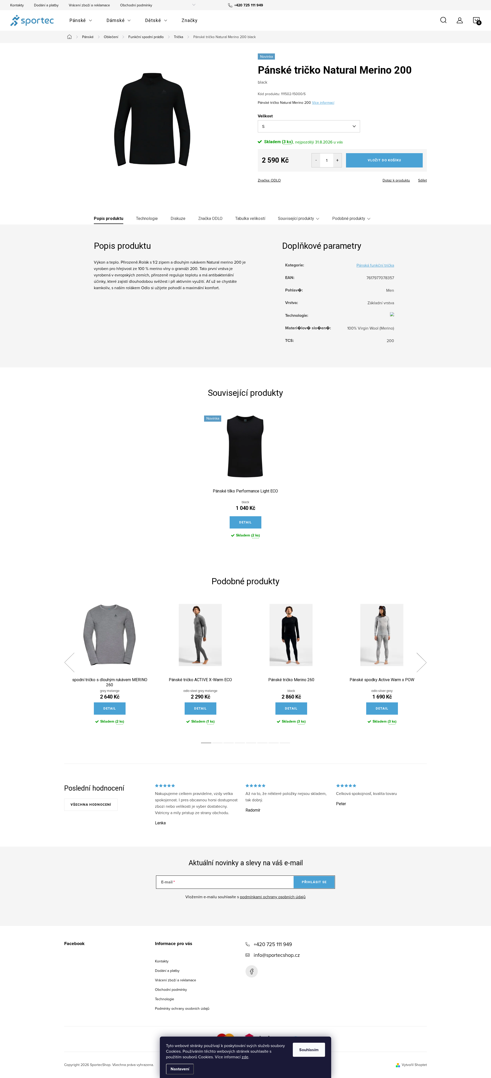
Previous (69, 662)
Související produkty (296, 218)
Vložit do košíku (384, 160)
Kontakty (17, 5)
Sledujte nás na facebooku (252, 971)
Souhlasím (309, 1050)
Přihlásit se (314, 882)
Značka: (269, 180)
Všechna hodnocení (91, 804)
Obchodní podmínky (136, 5)
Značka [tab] (210, 218)
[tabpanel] (245, 480)
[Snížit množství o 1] (316, 160)
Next (421, 662)
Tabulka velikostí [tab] (250, 218)
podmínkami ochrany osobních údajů (273, 897)
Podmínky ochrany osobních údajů (182, 1008)
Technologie (164, 999)
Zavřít (286, 179)
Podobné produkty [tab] (348, 218)
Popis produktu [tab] (108, 218)
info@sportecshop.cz (277, 955)
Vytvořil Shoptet (414, 1064)
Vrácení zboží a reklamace (89, 5)
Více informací (323, 102)
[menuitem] (80, 20)
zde (245, 1057)
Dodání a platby (46, 5)
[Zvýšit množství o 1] (337, 160)
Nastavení (180, 1069)
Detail (245, 522)
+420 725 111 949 (273, 944)
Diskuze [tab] (178, 218)
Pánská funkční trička (375, 265)
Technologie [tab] (147, 218)
